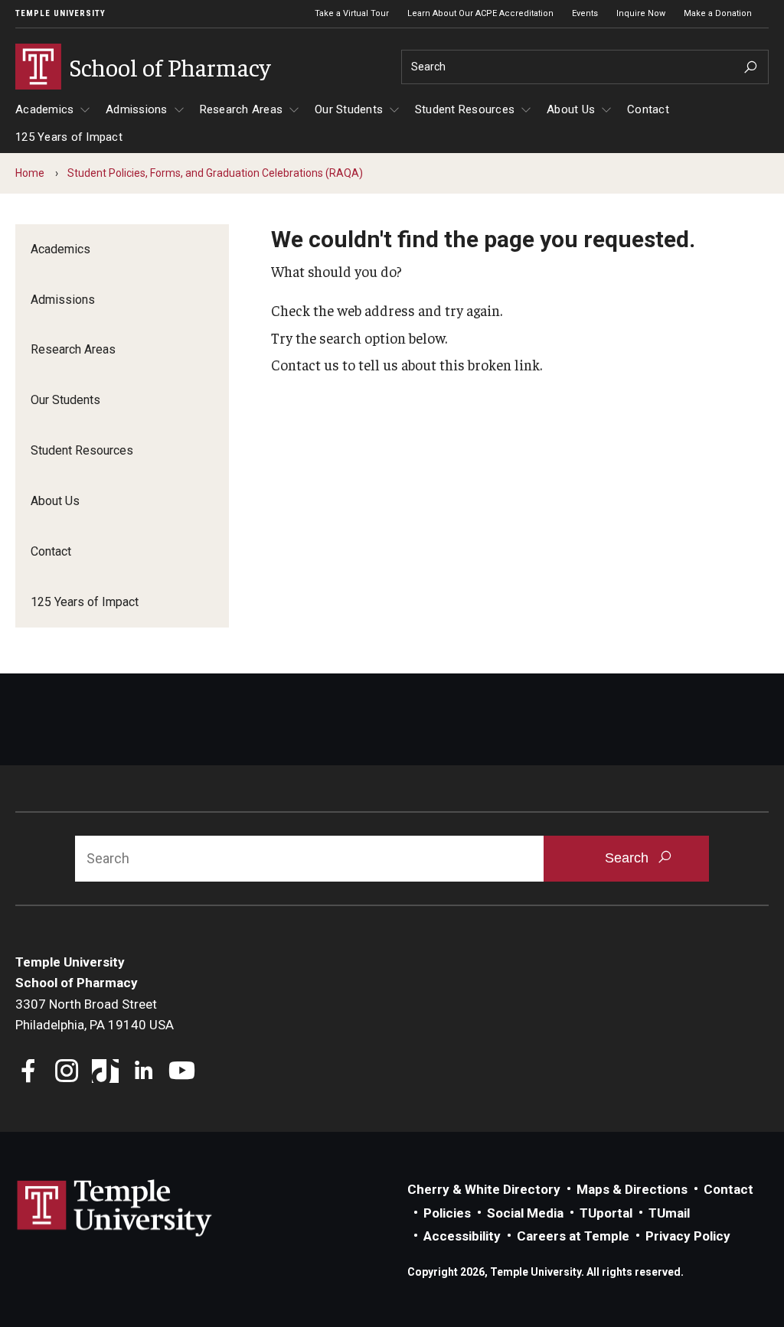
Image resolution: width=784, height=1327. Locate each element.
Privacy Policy (687, 1236)
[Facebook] (28, 1072)
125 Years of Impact (68, 137)
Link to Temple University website (114, 1208)
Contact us (305, 364)
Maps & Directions (632, 1189)
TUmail (669, 1213)
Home (29, 173)
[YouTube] (181, 1072)
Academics (44, 109)
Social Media (525, 1213)
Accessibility (462, 1236)
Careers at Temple (573, 1236)
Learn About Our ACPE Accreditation (480, 13)
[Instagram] (67, 1072)
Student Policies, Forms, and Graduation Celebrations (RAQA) (215, 173)
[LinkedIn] (143, 1072)
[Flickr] (220, 1072)
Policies (447, 1213)
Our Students (349, 109)
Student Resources (464, 109)
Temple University (60, 13)
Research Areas (241, 109)
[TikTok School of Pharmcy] (105, 1072)
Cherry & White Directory (483, 1189)
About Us (571, 109)
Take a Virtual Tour (352, 13)
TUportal (606, 1213)
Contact (648, 109)
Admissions (137, 109)
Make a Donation (718, 13)
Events (585, 13)
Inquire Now (640, 13)
